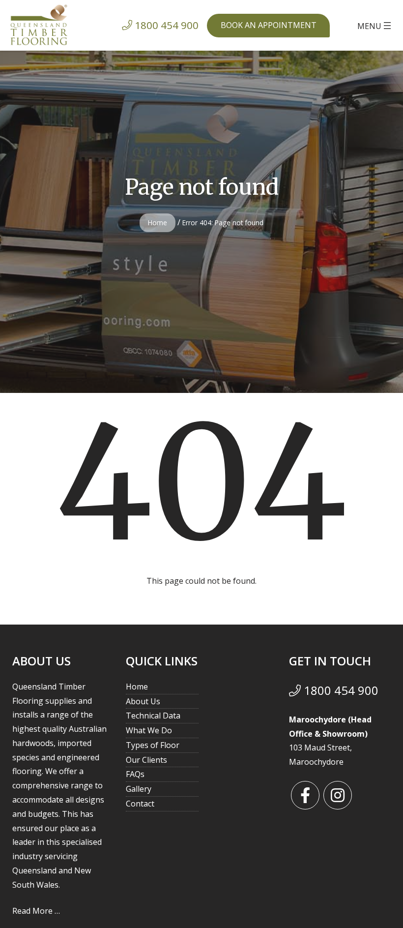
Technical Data (153, 715)
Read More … (36, 910)
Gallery (138, 788)
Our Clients (146, 759)
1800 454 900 (339, 690)
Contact (140, 803)
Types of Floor (152, 745)
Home (157, 222)
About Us (143, 701)
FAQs (135, 774)
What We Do (149, 730)
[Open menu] (375, 25)
